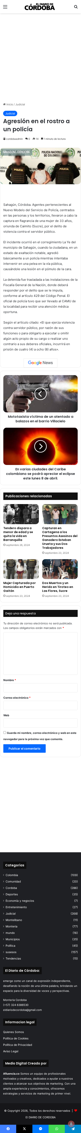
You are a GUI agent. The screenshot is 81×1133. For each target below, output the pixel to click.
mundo (10, 932)
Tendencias (13, 958)
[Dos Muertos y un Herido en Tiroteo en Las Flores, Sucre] (60, 569)
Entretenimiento (16, 907)
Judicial (20, 104)
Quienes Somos (13, 1032)
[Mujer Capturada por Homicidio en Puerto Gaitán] (21, 569)
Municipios (13, 939)
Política (10, 945)
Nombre (9, 680)
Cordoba (11, 888)
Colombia (12, 875)
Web (6, 715)
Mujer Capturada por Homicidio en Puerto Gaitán (19, 587)
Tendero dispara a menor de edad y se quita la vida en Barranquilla (18, 534)
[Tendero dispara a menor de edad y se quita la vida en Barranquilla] (21, 514)
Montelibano (14, 920)
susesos (11, 952)
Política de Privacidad (17, 1044)
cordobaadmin (14, 138)
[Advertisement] (40, 57)
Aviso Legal (10, 1051)
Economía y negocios (20, 900)
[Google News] (40, 362)
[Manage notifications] (71, 1124)
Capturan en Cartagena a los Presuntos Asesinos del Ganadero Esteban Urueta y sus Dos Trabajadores (59, 538)
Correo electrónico (17, 697)
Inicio (9, 104)
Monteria (11, 926)
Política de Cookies (15, 1038)
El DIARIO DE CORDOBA (41, 1117)
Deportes (12, 894)
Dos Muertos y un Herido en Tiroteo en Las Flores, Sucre (57, 587)
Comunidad (13, 881)
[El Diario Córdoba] (40, 6)
